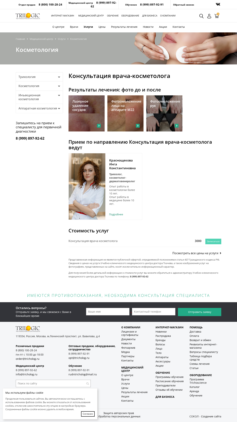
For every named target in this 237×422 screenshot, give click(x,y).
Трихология (27, 77)
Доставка (195, 331)
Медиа (125, 352)
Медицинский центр (91, 15)
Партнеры (127, 356)
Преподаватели (166, 385)
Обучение (113, 15)
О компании (168, 15)
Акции (163, 27)
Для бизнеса (149, 15)
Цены (102, 27)
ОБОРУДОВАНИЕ (201, 375)
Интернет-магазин (62, 15)
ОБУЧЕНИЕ (163, 372)
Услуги (88, 27)
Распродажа (163, 336)
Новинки (161, 331)
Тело (158, 353)
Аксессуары (163, 361)
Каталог (195, 387)
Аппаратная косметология (38, 108)
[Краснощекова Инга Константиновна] (87, 186)
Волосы (160, 344)
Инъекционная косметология (29, 97)
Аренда (194, 391)
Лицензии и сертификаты (129, 333)
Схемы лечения (200, 364)
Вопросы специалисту (204, 352)
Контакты (179, 27)
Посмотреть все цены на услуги (196, 253)
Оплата (194, 336)
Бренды (161, 340)
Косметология (29, 86)
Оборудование (130, 15)
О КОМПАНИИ (130, 327)
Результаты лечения (124, 27)
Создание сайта (211, 416)
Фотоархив (128, 347)
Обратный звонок (183, 4)
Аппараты (162, 357)
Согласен (88, 413)
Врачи (74, 27)
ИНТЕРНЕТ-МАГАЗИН (169, 327)
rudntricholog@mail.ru (83, 374)
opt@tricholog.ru (79, 358)
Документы (128, 339)
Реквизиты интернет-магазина (203, 346)
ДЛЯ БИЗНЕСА (165, 396)
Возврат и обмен (200, 340)
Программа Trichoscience (198, 381)
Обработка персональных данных (118, 416)
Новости (148, 27)
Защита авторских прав (118, 413)
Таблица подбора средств (201, 357)
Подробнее (116, 214)
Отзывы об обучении (169, 389)
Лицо (159, 348)
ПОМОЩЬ (196, 327)
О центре (58, 27)
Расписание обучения (170, 381)
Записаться (213, 241)
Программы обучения (169, 377)
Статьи (194, 368)
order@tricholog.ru (27, 359)
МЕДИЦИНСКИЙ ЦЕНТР (132, 369)
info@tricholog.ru (26, 374)
